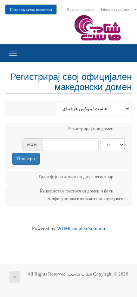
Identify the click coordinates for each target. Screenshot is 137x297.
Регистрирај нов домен (90, 128)
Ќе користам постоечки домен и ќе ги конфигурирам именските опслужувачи (82, 194)
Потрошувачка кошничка (31, 9)
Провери (26, 158)
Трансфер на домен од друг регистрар (75, 176)
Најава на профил (114, 9)
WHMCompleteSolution (81, 228)
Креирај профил (80, 9)
